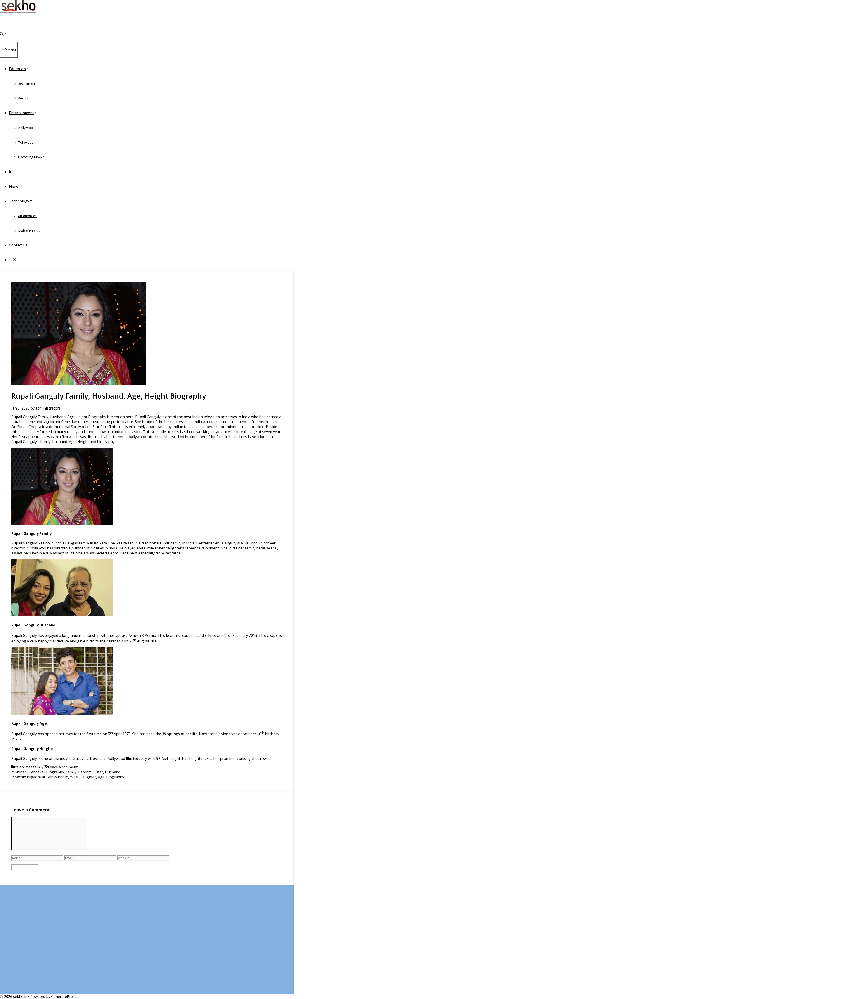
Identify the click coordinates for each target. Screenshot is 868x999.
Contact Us (18, 245)
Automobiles (27, 216)
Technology (19, 201)
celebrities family (29, 767)
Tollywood (25, 142)
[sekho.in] (18, 9)
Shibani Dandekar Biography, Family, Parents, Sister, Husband (67, 771)
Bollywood (26, 127)
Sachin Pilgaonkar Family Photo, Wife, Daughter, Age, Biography (69, 776)
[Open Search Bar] (3, 34)
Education (17, 68)
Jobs (13, 171)
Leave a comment (63, 767)
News (14, 186)
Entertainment (21, 112)
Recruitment (27, 83)
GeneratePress (63, 996)
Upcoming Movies (31, 157)
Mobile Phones (29, 230)
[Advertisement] (146, 942)
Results (23, 98)
